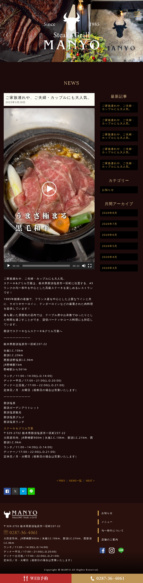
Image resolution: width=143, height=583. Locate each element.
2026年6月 (109, 235)
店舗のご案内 (109, 539)
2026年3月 (109, 268)
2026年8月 (109, 213)
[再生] (8, 266)
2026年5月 (109, 246)
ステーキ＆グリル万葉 (19, 428)
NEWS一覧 (75, 480)
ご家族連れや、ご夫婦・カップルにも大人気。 (118, 107)
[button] (49, 188)
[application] (49, 188)
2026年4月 (109, 257)
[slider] (46, 266)
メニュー (107, 521)
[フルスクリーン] (90, 266)
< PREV (61, 480)
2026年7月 (109, 224)
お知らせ (108, 189)
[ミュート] (84, 266)
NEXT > (90, 480)
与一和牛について (112, 530)
